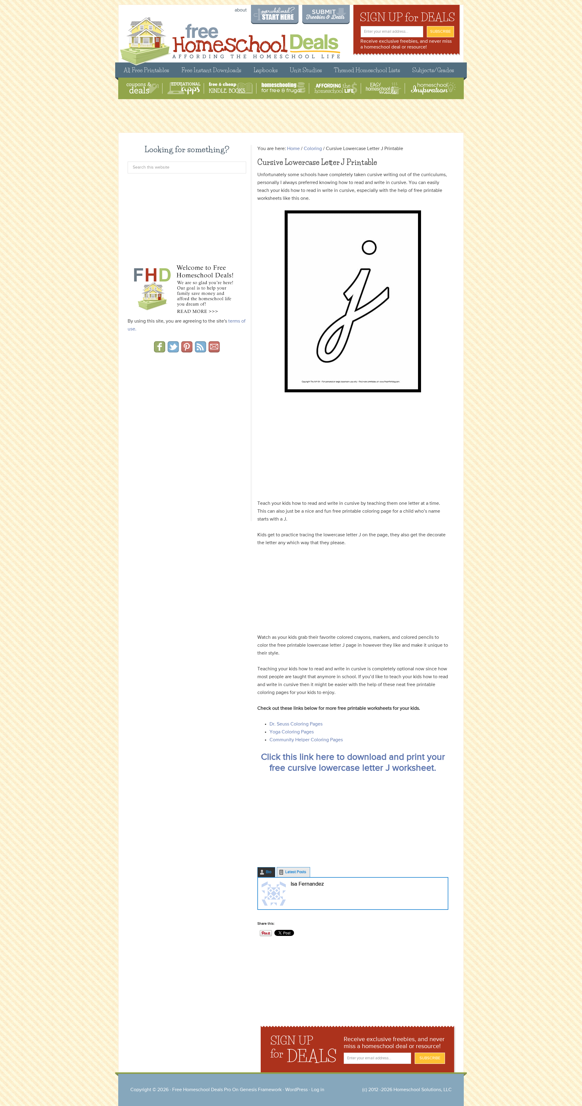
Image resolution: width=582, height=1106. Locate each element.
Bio (268, 872)
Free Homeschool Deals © (230, 38)
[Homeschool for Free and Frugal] (283, 88)
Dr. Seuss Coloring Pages (296, 724)
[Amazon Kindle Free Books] (231, 88)
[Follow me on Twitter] (173, 350)
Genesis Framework (261, 1090)
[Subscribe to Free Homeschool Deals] (200, 350)
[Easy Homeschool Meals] (383, 88)
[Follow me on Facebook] (159, 350)
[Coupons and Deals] (142, 88)
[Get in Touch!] (214, 350)
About (241, 10)
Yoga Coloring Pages (291, 732)
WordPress (296, 1090)
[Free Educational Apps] (183, 88)
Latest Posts (295, 872)
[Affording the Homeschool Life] (335, 88)
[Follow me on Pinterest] (187, 350)
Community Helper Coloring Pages (306, 740)
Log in (317, 1090)
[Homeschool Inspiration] (433, 88)
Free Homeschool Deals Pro (201, 1090)
